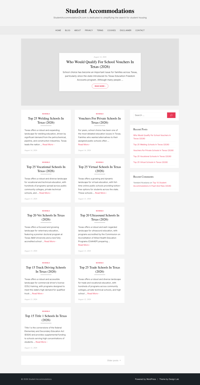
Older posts (112, 360)
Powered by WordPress (145, 379)
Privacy (89, 30)
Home (58, 30)
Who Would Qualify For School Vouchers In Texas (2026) (100, 64)
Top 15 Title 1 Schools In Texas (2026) (46, 318)
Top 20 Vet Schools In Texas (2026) (46, 217)
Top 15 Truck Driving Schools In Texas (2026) (46, 269)
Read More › (100, 86)
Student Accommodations (100, 10)
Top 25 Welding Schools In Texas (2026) (46, 120)
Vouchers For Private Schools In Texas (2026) (100, 120)
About (77, 30)
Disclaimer (125, 30)
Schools (46, 114)
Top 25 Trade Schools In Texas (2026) (99, 269)
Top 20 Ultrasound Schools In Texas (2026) (99, 217)
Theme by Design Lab (169, 379)
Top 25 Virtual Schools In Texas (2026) (100, 169)
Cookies (111, 30)
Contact (140, 30)
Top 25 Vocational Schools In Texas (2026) (46, 169)
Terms (100, 30)
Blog (67, 30)
